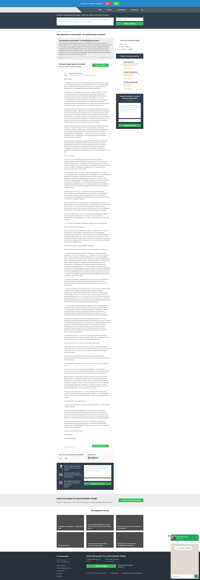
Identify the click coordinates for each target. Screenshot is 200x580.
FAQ (100, 10)
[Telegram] (98, 458)
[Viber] (93, 458)
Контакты (134, 10)
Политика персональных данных (132, 573)
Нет (107, 3)
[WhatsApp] (95, 458)
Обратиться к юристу (97, 483)
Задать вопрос (129, 24)
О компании (121, 10)
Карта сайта (114, 573)
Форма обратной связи (64, 568)
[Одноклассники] (91, 458)
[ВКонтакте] (89, 458)
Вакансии (59, 576)
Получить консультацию (131, 500)
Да (116, 3)
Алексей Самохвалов (75, 73)
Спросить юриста (101, 446)
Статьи (109, 10)
